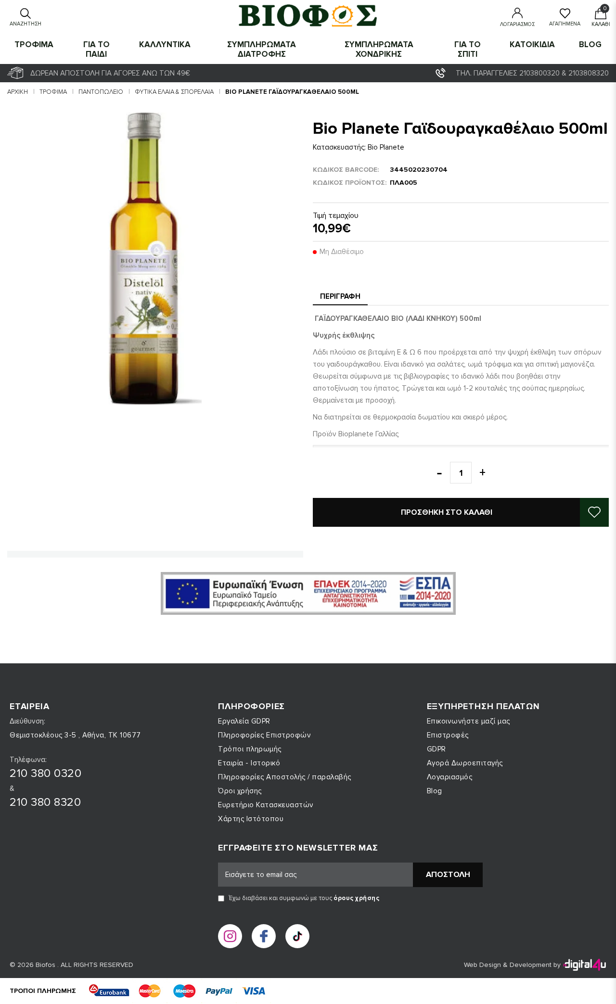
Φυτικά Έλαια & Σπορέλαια (174, 92)
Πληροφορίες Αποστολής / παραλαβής (284, 777)
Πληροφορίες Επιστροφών (264, 735)
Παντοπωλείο (100, 92)
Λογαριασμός (450, 777)
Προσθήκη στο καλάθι (446, 512)
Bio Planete (386, 147)
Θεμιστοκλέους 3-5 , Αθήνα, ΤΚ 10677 (75, 735)
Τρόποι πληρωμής (250, 749)
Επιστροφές (448, 735)
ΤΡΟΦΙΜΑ (33, 44)
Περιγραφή (340, 296)
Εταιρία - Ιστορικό (249, 763)
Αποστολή (448, 874)
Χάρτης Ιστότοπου (250, 818)
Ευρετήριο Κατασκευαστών (266, 805)
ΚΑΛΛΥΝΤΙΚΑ (165, 44)
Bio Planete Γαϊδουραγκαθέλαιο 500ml (292, 92)
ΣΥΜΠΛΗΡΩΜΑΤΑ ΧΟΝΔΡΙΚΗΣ (379, 49)
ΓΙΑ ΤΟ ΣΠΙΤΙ (467, 49)
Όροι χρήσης (240, 791)
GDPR (436, 749)
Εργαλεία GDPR (244, 721)
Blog (590, 44)
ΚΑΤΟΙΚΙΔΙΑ (532, 44)
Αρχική (17, 92)
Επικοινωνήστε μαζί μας (468, 721)
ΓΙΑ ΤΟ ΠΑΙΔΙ (96, 49)
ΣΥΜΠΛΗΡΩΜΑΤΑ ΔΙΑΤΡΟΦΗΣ (261, 49)
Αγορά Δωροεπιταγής (465, 763)
